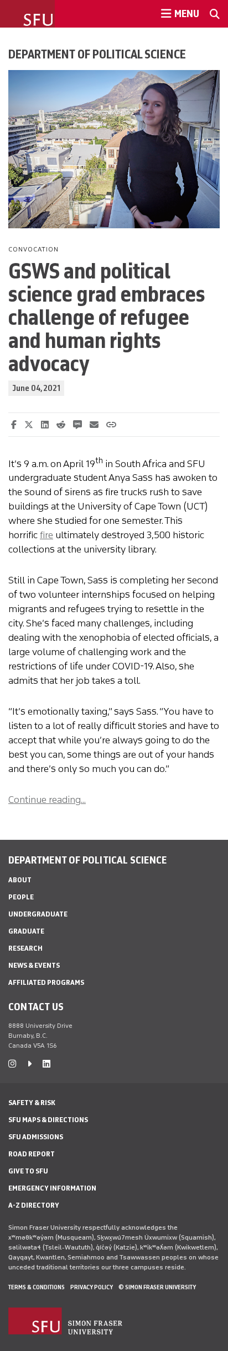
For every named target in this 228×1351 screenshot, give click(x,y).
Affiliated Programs (46, 982)
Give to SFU (28, 1171)
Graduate (26, 931)
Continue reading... (47, 800)
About (20, 879)
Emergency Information (52, 1188)
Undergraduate (38, 914)
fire (46, 535)
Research (25, 948)
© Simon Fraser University (157, 1287)
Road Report (31, 1154)
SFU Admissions (35, 1136)
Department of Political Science (97, 54)
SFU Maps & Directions (48, 1119)
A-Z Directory (33, 1205)
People (21, 897)
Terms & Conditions (36, 1287)
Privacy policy (91, 1287)
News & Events (34, 965)
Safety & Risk (31, 1102)
